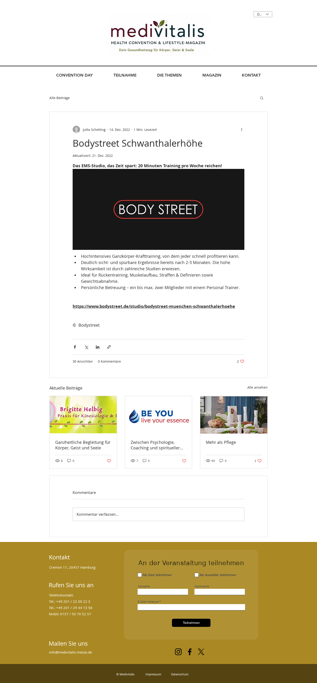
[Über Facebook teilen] (75, 347)
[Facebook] (189, 651)
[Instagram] (178, 651)
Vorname (144, 586)
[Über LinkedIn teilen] (97, 347)
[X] (201, 651)
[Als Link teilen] (109, 347)
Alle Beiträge (59, 97)
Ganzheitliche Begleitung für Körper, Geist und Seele (82, 445)
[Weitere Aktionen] (241, 129)
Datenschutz (179, 674)
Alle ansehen (257, 387)
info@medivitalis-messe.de (70, 652)
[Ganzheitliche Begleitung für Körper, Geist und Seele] (83, 415)
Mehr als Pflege (221, 442)
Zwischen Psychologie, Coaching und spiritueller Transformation (155, 445)
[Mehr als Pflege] (233, 415)
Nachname (202, 586)
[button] (261, 98)
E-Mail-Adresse (148, 601)
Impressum (153, 674)
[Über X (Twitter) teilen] (86, 347)
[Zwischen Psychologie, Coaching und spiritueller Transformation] (158, 415)
